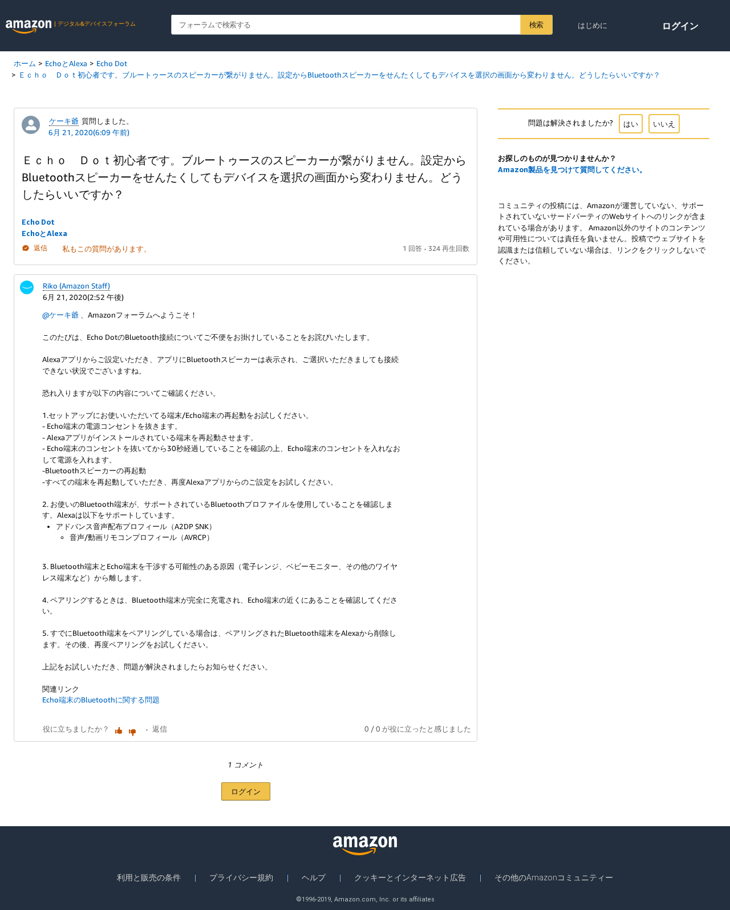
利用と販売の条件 (149, 877)
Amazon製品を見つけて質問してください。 (572, 169)
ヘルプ (314, 877)
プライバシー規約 (241, 877)
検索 (536, 24)
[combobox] (361, 25)
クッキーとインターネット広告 (410, 877)
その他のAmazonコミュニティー (553, 877)
